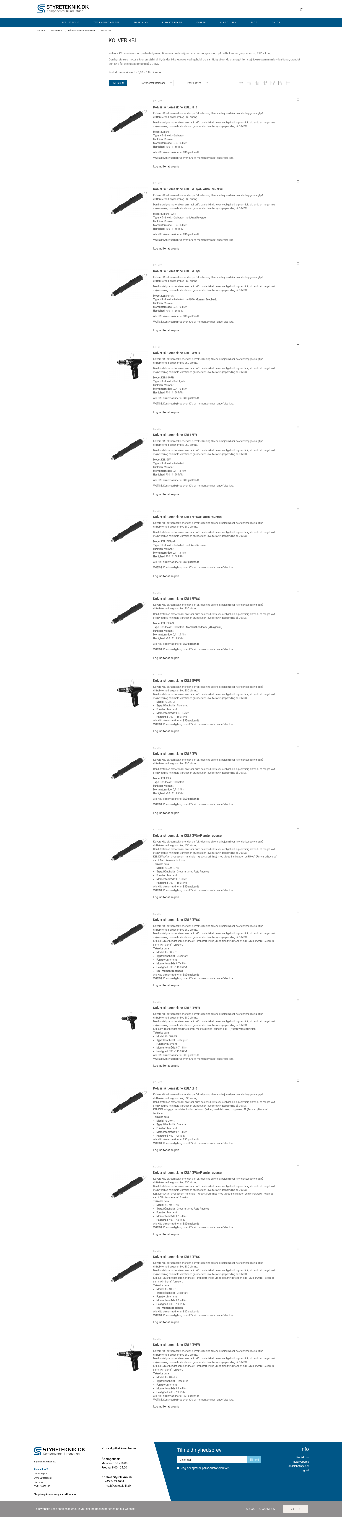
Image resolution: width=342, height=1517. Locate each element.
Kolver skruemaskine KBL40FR (175, 1088)
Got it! (295, 1509)
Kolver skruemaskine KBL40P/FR (176, 1344)
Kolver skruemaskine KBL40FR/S (176, 1256)
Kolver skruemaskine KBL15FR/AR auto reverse (187, 516)
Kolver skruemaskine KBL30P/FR (176, 1007)
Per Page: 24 (194, 83)
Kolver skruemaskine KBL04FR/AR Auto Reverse (188, 189)
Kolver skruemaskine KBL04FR (175, 107)
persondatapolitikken (215, 1468)
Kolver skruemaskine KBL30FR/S (176, 919)
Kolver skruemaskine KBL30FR (175, 753)
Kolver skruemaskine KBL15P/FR (176, 680)
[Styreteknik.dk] (64, 9)
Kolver (158, 101)
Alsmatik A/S (41, 1469)
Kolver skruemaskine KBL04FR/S (176, 271)
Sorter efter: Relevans (153, 83)
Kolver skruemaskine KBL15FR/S (176, 598)
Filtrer (117, 83)
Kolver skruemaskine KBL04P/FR (176, 352)
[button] (241, 83)
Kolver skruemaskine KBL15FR (175, 434)
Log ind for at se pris (166, 166)
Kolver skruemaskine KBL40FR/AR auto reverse (187, 1172)
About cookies (260, 1508)
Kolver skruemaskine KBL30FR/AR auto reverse (187, 835)
